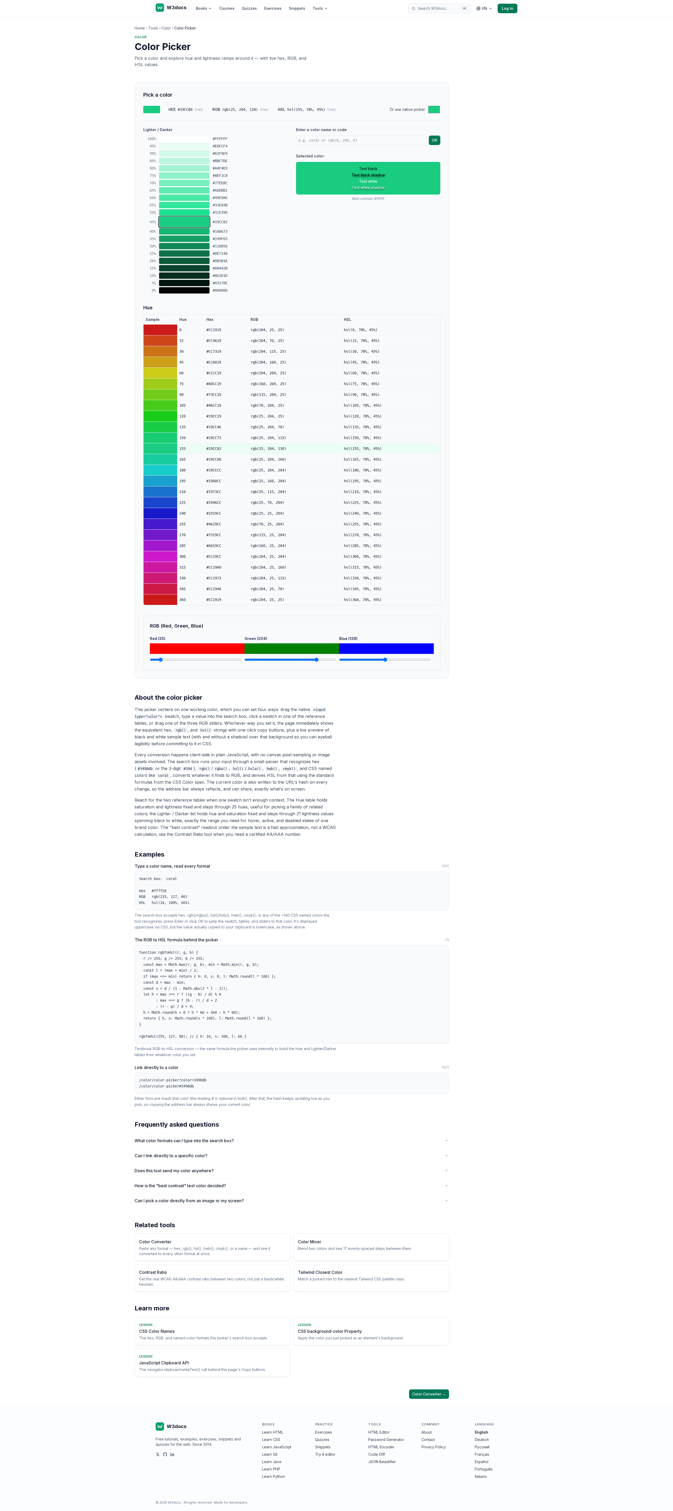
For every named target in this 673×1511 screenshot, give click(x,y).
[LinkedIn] (172, 1454)
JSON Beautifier (382, 1461)
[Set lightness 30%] (184, 246)
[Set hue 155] (160, 448)
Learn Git (269, 1454)
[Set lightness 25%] (184, 253)
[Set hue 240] (160, 513)
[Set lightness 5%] (184, 283)
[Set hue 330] (160, 578)
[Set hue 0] (160, 330)
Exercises (273, 8)
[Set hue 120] (160, 416)
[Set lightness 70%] (184, 183)
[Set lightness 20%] (184, 261)
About (426, 1432)
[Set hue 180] (160, 470)
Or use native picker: (408, 109)
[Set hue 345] (160, 589)
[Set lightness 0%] (184, 290)
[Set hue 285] (160, 545)
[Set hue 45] (160, 362)
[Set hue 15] (160, 340)
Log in (507, 8)
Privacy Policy (433, 1447)
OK (434, 140)
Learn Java (271, 1461)
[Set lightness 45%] (184, 222)
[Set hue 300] (160, 556)
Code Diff (376, 1454)
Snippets (297, 8)
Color (166, 28)
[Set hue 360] (160, 599)
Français (482, 1454)
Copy (199, 109)
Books (201, 8)
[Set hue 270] (160, 535)
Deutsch (482, 1439)
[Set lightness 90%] (184, 153)
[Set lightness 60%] (184, 198)
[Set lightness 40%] (184, 231)
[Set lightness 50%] (184, 212)
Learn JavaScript (276, 1447)
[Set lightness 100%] (184, 139)
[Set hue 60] (160, 373)
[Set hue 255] (160, 524)
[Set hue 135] (160, 427)
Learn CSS (271, 1439)
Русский (482, 1447)
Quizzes (249, 8)
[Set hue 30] (160, 351)
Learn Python (273, 1476)
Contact (428, 1439)
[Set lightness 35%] (184, 239)
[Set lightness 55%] (184, 205)
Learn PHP (271, 1469)
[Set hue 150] (160, 438)
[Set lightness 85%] (184, 161)
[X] (158, 1454)
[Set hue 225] (160, 502)
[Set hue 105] (160, 405)
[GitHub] (165, 1454)
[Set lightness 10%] (184, 275)
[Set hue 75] (160, 384)
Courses (226, 8)
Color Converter (429, 1394)
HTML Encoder (381, 1447)
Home (140, 28)
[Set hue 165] (160, 459)
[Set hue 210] (160, 491)
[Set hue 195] (160, 481)
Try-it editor (325, 1454)
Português (484, 1469)
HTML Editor (379, 1432)
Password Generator (386, 1439)
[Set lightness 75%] (184, 175)
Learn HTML (272, 1432)
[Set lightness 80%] (184, 168)
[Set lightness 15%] (184, 268)
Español (481, 1461)
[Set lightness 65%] (184, 190)
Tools (318, 8)
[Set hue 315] (160, 567)
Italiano (481, 1476)
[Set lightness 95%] (184, 146)
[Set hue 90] (160, 394)
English (481, 1432)
